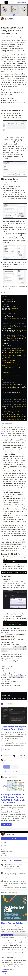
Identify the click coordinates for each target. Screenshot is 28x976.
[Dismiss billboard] (26, 937)
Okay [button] (4, 973)
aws (3, 37)
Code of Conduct (9, 772)
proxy (13, 37)
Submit (7, 767)
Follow (14, 838)
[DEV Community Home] (6, 2)
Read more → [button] (6, 824)
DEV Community (15, 860)
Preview (15, 767)
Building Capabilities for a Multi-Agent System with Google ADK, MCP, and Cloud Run (13, 798)
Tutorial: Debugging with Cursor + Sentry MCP (14, 728)
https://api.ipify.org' (18, 675)
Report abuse (19, 772)
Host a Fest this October (12, 923)
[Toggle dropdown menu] (25, 704)
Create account (21, 2)
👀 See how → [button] (7, 749)
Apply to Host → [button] (7, 935)
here (15, 86)
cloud (8, 37)
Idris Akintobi (9, 18)
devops (19, 37)
